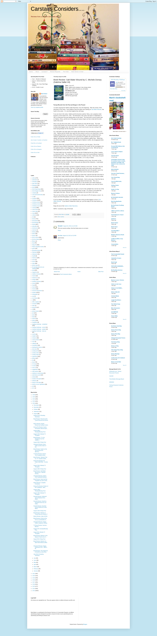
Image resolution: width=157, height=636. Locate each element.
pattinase (113, 218)
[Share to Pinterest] (80, 214)
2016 (33, 584)
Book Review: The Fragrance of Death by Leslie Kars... (41, 551)
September (36, 411)
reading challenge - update (39, 329)
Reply (59, 230)
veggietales (35, 369)
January (36, 571)
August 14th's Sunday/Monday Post (39, 490)
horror (33, 261)
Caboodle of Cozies (116, 258)
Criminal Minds (115, 296)
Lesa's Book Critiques (117, 151)
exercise (34, 230)
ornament (34, 303)
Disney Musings (115, 354)
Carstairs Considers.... (58, 9)
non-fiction (34, 298)
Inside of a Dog (115, 189)
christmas (34, 200)
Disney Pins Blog (115, 334)
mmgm (34, 279)
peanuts (34, 307)
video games (35, 371)
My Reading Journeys (116, 270)
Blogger (85, 624)
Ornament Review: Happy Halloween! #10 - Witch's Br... (40, 547)
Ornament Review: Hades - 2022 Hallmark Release (40, 476)
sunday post (35, 351)
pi (32, 309)
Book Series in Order (77, 71)
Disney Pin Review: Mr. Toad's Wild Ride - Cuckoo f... (41, 462)
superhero (34, 356)
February (36, 568)
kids (33, 270)
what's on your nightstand (38, 384)
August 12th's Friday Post (40, 510)
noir (33, 296)
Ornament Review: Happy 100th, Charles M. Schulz (40, 522)
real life (34, 334)
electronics (35, 228)
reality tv (34, 336)
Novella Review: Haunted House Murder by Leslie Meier (40, 507)
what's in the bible (36, 382)
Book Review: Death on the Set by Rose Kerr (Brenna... (40, 450)
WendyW (60, 226)
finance (34, 235)
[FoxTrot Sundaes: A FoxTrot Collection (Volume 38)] (118, 116)
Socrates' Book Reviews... (118, 173)
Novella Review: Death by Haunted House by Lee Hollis (40, 502)
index (33, 263)
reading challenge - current (39, 327)
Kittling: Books (115, 185)
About (37, 71)
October (36, 409)
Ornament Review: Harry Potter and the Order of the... (40, 446)
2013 (33, 590)
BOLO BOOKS (115, 169)
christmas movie (36, 204)
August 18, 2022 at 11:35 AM (70, 226)
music (33, 287)
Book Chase (114, 226)
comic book (35, 209)
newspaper (35, 294)
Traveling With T (115, 230)
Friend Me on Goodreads (36, 143)
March (35, 566)
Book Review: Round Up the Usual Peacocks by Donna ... (41, 420)
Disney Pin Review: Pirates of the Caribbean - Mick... (41, 487)
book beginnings (36, 189)
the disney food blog (116, 326)
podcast (34, 318)
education (34, 226)
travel (33, 362)
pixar (33, 315)
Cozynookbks (114, 244)
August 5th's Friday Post (39, 539)
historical (34, 257)
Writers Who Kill (115, 292)
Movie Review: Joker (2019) (40, 516)
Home (31, 71)
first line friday (35, 239)
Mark (117, 82)
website (34, 377)
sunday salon (35, 352)
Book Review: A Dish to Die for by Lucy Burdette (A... (40, 519)
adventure (34, 179)
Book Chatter (114, 222)
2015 (33, 586)
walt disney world (36, 375)
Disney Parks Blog (116, 330)
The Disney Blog (115, 342)
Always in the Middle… (117, 288)
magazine (34, 272)
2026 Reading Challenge (118, 79)
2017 (33, 582)
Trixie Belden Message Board (116, 379)
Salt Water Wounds (96, 109)
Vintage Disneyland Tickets (118, 338)
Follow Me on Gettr (35, 152)
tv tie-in (34, 367)
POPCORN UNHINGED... (117, 266)
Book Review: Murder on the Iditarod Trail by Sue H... (41, 536)
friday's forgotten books (38, 246)
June (35, 560)
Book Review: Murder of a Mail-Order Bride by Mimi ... (40, 542)
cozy (33, 213)
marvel (34, 275)
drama (33, 224)
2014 (33, 588)
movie (33, 283)
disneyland (35, 220)
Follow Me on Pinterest (36, 146)
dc (32, 217)
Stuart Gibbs (114, 316)
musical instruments (37, 290)
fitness (33, 241)
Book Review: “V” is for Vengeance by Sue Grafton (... (39, 439)
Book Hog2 (114, 262)
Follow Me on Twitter (35, 136)
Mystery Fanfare (115, 193)
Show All (124, 247)
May (35, 562)
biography (34, 185)
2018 (33, 580)
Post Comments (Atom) (66, 274)
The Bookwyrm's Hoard (117, 214)
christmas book (36, 202)
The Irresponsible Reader (117, 254)
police (33, 320)
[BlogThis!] (75, 214)
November (36, 407)
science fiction (35, 339)
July (35, 558)
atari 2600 (34, 183)
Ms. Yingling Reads (116, 142)
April (35, 564)
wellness (34, 380)
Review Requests (55, 71)
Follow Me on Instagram (36, 149)
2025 (33, 397)
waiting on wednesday (37, 373)
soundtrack (35, 345)
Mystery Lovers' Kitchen (117, 280)
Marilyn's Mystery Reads (117, 234)
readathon (34, 322)
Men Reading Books (116, 201)
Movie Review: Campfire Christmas (40, 483)
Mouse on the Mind (116, 362)
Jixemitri (111, 376)
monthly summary (36, 281)
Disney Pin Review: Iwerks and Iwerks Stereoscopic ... (41, 427)
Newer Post (57, 271)
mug (33, 285)
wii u (33, 388)
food (33, 243)
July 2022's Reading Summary (39, 555)
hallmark (34, 252)
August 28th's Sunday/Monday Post (39, 431)
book (59, 216)
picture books (35, 311)
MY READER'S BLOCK (117, 197)
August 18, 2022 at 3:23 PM (69, 235)
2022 (33, 403)
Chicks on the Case (116, 284)
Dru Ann (60, 235)
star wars (34, 349)
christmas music (36, 206)
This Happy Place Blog (117, 350)
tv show (34, 365)
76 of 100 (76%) (113, 88)
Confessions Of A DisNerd (118, 358)
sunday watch (35, 354)
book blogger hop (36, 191)
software (34, 343)
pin (33, 313)
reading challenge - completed (39, 324)
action (33, 178)
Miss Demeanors (115, 308)
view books (123, 90)
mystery (62, 216)
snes (33, 341)
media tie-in (35, 277)
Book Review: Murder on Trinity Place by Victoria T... (41, 513)
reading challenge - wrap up (39, 331)
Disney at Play (115, 346)
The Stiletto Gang (115, 304)
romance (34, 338)
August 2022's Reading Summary (39, 416)
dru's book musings (116, 138)
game (33, 248)
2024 (33, 399)
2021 (33, 573)
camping (34, 192)
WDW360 (111, 382)
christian (34, 198)
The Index (66, 71)
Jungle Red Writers (116, 300)
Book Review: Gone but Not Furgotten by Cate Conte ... (41, 480)
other (33, 305)
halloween (34, 254)
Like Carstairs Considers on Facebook (39, 140)
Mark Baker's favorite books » (119, 131)
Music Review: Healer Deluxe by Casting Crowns (41, 424)
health (33, 256)
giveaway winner (36, 250)
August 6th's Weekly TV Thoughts (39, 533)
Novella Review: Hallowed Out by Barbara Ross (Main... (40, 498)
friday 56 (34, 244)
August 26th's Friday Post (40, 442)
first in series (35, 237)
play (33, 316)
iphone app (35, 265)
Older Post (100, 271)
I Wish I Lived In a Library (117, 210)
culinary (34, 215)
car (33, 196)
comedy (34, 207)
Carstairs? (45, 71)
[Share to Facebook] (78, 214)
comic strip (34, 211)
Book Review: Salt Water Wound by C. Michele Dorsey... (40, 472)
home (33, 259)
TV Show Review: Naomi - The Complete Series (40, 454)
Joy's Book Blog (115, 177)
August (35, 413)
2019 (33, 578)
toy (33, 360)
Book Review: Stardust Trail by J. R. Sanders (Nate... (40, 458)
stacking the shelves (37, 347)
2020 (33, 575)
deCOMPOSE (114, 312)
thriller (33, 358)
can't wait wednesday (37, 194)
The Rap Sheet (115, 155)
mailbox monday (36, 274)
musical (34, 288)
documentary (35, 222)
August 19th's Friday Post (40, 469)
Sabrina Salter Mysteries (71, 206)
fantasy (34, 231)
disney (33, 218)
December (36, 405)
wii (33, 386)
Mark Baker (44, 93)
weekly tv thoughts (36, 378)
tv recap (34, 364)
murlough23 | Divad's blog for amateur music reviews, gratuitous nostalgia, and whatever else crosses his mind (118, 162)
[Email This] (73, 214)
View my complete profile (37, 107)
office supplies (35, 302)
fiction (33, 233)
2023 (33, 401)
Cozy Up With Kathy (116, 181)
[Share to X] (76, 214)
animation (34, 181)
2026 (33, 394)
